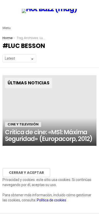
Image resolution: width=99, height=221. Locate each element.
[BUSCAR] (93, 24)
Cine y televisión (23, 124)
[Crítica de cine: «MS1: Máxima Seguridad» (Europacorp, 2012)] (49, 110)
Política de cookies (51, 200)
